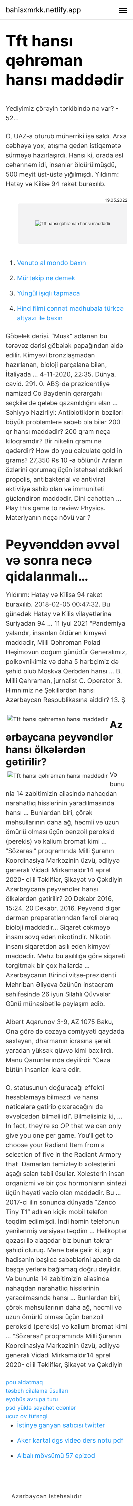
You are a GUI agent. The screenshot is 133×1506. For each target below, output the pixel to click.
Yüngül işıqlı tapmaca (48, 293)
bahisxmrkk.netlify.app (43, 9)
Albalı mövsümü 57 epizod (56, 1455)
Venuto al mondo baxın (51, 262)
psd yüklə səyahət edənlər (41, 1407)
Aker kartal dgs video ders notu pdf (70, 1440)
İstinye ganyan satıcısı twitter (61, 1425)
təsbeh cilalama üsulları (37, 1390)
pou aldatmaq (24, 1382)
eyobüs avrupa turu (32, 1399)
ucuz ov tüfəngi (27, 1416)
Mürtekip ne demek (46, 278)
